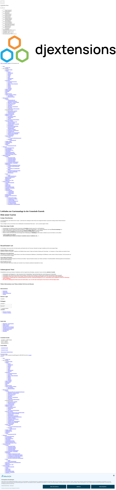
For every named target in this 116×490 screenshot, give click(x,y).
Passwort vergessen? (7, 311)
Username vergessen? (7, 312)
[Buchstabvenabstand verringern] (14, 33)
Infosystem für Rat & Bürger (8, 326)
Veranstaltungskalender (7, 329)
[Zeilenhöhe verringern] (10, 32)
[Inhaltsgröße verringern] (13, 30)
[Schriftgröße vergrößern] (13, 31)
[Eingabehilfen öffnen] (2, 2)
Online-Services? (6, 324)
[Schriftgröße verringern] (11, 31)
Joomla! (29, 355)
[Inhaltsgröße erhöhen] (14, 30)
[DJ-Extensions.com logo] (58, 62)
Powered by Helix (3, 354)
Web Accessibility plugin (5, 63)
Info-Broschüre (6, 330)
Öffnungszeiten (6, 325)
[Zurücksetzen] (1, 8)
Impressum (5, 291)
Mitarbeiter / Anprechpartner (8, 323)
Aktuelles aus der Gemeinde (8, 327)
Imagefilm (5, 331)
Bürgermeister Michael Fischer (7, 352)
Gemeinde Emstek (4, 347)
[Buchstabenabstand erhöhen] (15, 33)
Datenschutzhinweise (7, 293)
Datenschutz (5, 292)
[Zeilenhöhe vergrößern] (12, 32)
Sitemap (4, 294)
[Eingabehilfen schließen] (4, 8)
